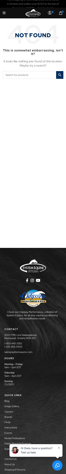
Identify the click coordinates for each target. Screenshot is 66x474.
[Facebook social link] (27, 280)
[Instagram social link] (32, 280)
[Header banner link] (33, 4)
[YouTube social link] (38, 280)
